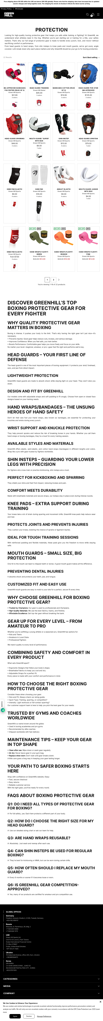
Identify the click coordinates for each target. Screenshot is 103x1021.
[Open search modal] (87, 14)
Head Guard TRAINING (39, 88)
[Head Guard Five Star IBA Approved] (88, 74)
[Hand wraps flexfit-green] (39, 238)
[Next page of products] (58, 279)
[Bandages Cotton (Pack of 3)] (64, 74)
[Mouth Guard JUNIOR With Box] (88, 175)
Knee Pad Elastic (14, 189)
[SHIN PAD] (39, 175)
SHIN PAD (39, 189)
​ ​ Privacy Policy (6, 9)
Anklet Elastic (64, 189)
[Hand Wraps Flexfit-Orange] (64, 238)
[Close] (100, 1002)
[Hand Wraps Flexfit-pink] (88, 238)
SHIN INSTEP (64, 138)
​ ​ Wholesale (18, 9)
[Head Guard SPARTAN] (88, 124)
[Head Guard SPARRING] (15, 124)
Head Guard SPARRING (14, 138)
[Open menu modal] (98, 14)
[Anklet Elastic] (64, 175)
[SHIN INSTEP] (64, 124)
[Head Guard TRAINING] (39, 74)
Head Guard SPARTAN (88, 138)
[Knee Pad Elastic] (15, 175)
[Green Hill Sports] (9, 14)
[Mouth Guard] (39, 124)
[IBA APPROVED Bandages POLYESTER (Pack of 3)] (15, 74)
